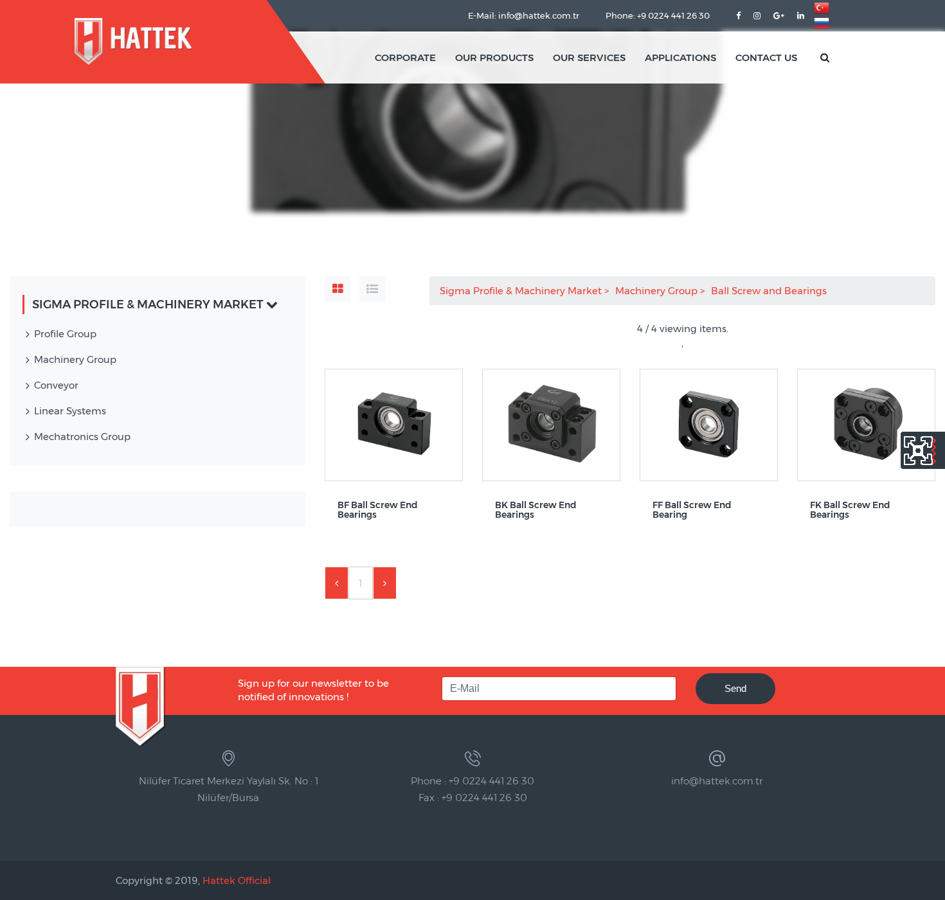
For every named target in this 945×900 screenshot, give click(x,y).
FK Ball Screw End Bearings (850, 510)
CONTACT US (766, 57)
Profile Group (65, 334)
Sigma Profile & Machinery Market (522, 291)
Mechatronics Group (82, 436)
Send (735, 688)
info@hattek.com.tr (716, 781)
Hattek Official (237, 880)
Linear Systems (70, 411)
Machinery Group (657, 291)
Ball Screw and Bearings (770, 291)
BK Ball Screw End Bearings (536, 510)
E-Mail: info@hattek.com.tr (523, 15)
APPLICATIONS (680, 57)
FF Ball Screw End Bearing (692, 510)
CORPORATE (405, 57)
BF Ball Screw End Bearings (378, 510)
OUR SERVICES (589, 57)
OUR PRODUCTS (494, 57)
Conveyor (56, 385)
